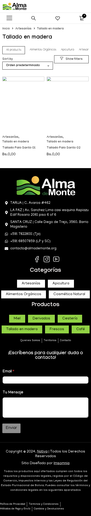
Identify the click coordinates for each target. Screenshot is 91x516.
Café (80, 329)
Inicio (6, 29)
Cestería (69, 319)
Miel (17, 319)
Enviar (11, 428)
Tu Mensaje (13, 393)
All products (13, 50)
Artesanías (23, 29)
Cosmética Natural (69, 294)
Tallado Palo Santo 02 (63, 148)
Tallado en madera (15, 142)
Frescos (57, 329)
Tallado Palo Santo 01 (18, 148)
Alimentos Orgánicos (43, 50)
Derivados (41, 319)
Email (8, 372)
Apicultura (67, 50)
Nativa (42, 452)
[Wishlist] (57, 18)
